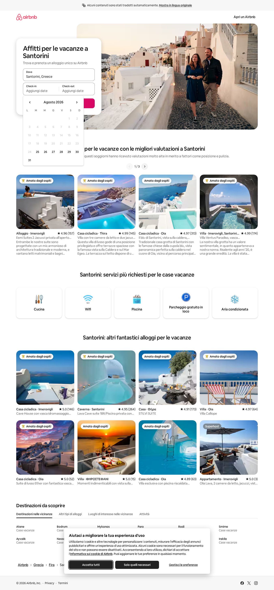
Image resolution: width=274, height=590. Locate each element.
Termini (63, 583)
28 (61, 152)
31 (29, 160)
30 (77, 152)
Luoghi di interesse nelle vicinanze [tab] (110, 514)
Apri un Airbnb (244, 17)
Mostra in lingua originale (175, 5)
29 (69, 152)
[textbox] (41, 90)
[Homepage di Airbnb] (26, 17)
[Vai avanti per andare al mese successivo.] (76, 102)
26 (45, 152)
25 (37, 152)
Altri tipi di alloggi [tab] (70, 514)
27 (53, 152)
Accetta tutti (91, 565)
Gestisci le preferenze (183, 565)
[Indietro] (129, 166)
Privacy (49, 583)
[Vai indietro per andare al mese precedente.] (30, 102)
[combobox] (58, 76)
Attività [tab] (144, 514)
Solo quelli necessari (137, 565)
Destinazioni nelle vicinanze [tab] (34, 514)
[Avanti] (144, 166)
